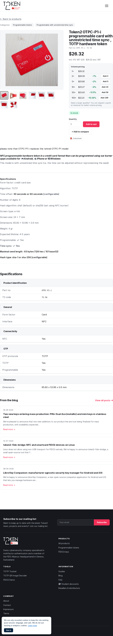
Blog (60, 575)
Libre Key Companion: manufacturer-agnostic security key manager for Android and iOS (52, 472)
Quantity (73, 119)
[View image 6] (51, 95)
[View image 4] (32, 95)
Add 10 (105, 87)
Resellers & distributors (69, 588)
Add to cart (91, 124)
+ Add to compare (80, 131)
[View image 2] (13, 95)
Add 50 (105, 92)
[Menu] (107, 6)
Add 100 (104, 98)
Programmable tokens (22, 25)
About (6, 601)
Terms (6, 613)
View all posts (103, 400)
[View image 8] (13, 105)
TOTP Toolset (10, 571)
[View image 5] (41, 95)
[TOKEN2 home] (11, 6)
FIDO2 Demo (9, 580)
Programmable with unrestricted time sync (55, 25)
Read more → (9, 429)
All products (64, 543)
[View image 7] (4, 105)
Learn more (32, 626)
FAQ (60, 580)
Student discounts (70, 584)
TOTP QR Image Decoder (15, 575)
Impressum (8, 609)
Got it (8, 630)
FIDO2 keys (63, 552)
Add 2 (105, 76)
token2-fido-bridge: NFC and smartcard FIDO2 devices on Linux (39, 444)
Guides (61, 571)
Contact (7, 605)
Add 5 (105, 81)
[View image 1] (4, 95)
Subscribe (102, 522)
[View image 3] (23, 95)
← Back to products (10, 19)
